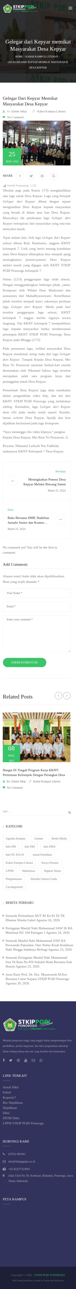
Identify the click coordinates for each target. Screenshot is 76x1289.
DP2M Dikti (11, 1118)
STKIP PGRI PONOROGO (49, 1275)
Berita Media (59, 838)
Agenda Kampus (15, 838)
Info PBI (11, 846)
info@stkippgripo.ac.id (21, 1161)
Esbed (7, 1092)
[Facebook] (20, 176)
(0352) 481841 (17, 1154)
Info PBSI (49, 846)
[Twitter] (31, 176)
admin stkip (19, 111)
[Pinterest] (42, 176)
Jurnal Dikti (11, 1087)
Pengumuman (14, 878)
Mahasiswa (28, 870)
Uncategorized (14, 887)
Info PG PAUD (15, 854)
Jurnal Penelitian (42, 854)
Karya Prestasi (50, 862)
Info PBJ (30, 846)
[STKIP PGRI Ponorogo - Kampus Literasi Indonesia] (21, 8)
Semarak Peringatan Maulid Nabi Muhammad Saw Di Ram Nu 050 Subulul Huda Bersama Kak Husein (39, 962)
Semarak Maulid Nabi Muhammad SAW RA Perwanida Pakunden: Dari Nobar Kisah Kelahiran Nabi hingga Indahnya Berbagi (39, 945)
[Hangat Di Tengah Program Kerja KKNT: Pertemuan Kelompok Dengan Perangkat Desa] (36, 737)
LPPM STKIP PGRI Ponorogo (23, 1123)
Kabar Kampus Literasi (51, 111)
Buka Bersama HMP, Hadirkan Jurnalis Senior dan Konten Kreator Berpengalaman (28, 522)
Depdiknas (10, 1108)
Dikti (6, 1113)
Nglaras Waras (52, 870)
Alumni (38, 838)
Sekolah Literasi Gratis (43, 878)
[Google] (53, 176)
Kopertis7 (9, 1097)
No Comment (15, 117)
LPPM (9, 870)
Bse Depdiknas (13, 1102)
